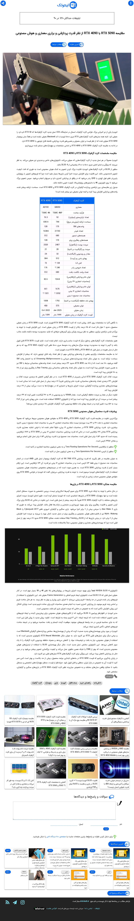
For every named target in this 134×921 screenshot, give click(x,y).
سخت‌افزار (73, 682)
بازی (56, 682)
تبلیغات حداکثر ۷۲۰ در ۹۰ (67, 18)
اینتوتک (63, 5)
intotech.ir (84, 901)
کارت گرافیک (37, 682)
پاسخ (92, 850)
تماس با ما (88, 908)
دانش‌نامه (97, 682)
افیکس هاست (51, 908)
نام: (120, 824)
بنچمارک (48, 682)
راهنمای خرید (85, 682)
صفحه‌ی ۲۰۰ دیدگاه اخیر (56, 836)
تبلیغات (97, 908)
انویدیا (63, 682)
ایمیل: (81, 824)
